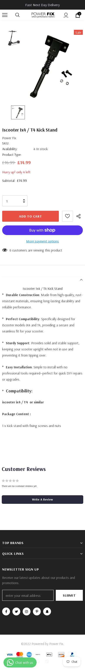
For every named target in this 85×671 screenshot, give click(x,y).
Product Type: (12, 154)
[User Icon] (66, 15)
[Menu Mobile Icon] (4, 15)
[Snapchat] (47, 611)
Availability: (10, 149)
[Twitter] (16, 611)
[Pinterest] (37, 611)
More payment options (42, 241)
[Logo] (43, 15)
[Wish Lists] (67, 216)
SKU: (5, 143)
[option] (42, 64)
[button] (42, 499)
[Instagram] (27, 611)
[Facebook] (6, 611)
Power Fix (9, 138)
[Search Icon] (21, 15)
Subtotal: (8, 180)
